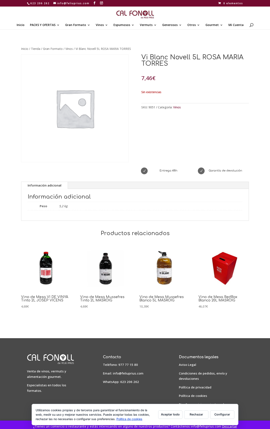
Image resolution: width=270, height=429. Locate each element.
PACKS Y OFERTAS (42, 25)
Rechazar (196, 414)
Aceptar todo (170, 414)
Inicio (20, 25)
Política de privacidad (195, 387)
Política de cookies (193, 396)
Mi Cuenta (236, 25)
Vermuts (146, 25)
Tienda (35, 49)
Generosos (170, 25)
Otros (191, 25)
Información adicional (44, 185)
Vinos (100, 25)
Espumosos (121, 25)
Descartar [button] (229, 426)
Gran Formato (75, 25)
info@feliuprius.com (128, 373)
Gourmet (212, 25)
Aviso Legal (187, 364)
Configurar (222, 414)
